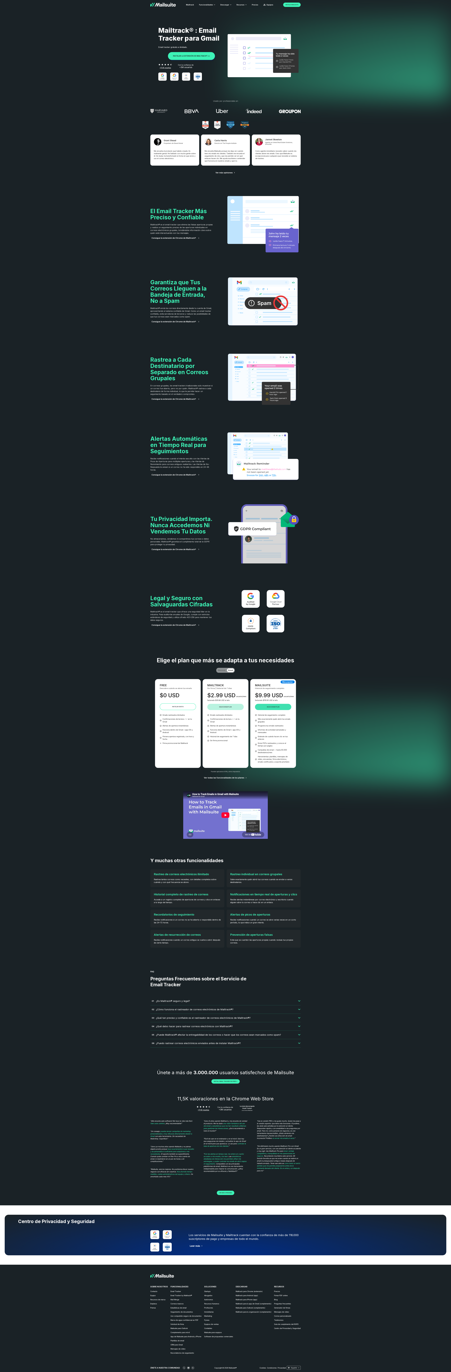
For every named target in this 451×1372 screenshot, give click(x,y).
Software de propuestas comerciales (218, 1337)
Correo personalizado (282, 1316)
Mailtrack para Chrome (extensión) (249, 1291)
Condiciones (272, 1368)
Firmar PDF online (281, 1295)
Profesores (208, 1308)
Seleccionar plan (225, 707)
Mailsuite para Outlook (179, 1328)
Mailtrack (190, 5)
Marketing (208, 1316)
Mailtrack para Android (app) (247, 1295)
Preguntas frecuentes (282, 1304)
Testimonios (278, 1320)
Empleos (153, 1304)
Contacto (153, 1291)
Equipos (270, 5)
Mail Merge (175, 1300)
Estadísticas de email (179, 1308)
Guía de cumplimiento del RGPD (286, 1324)
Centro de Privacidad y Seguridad (287, 1328)
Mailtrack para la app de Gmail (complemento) (253, 1304)
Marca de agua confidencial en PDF (184, 1320)
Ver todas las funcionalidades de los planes (224, 778)
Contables (208, 1328)
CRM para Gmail (177, 1345)
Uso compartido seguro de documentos (186, 1316)
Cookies (263, 1368)
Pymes (206, 1320)
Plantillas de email (177, 1341)
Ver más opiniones (224, 172)
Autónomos (208, 1300)
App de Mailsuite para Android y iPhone (186, 1337)
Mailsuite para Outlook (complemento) (250, 1308)
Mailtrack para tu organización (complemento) (253, 1312)
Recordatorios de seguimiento (182, 1353)
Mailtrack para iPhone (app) (246, 1300)
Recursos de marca (157, 1300)
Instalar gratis (178, 706)
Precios (255, 5)
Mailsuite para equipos (213, 1332)
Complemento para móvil (180, 1332)
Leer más (195, 1246)
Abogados (208, 1295)
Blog (276, 1300)
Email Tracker (176, 1291)
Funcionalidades (206, 5)
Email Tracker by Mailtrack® (181, 1295)
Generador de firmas (282, 1308)
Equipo (153, 1295)
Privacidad (282, 1368)
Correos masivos (177, 1304)
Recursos (240, 5)
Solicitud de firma (177, 1324)
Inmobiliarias (209, 1312)
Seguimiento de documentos (182, 1312)
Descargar (224, 5)
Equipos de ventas (211, 1324)
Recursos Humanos (211, 1304)
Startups (207, 1291)
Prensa (153, 1308)
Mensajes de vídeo (178, 1349)
